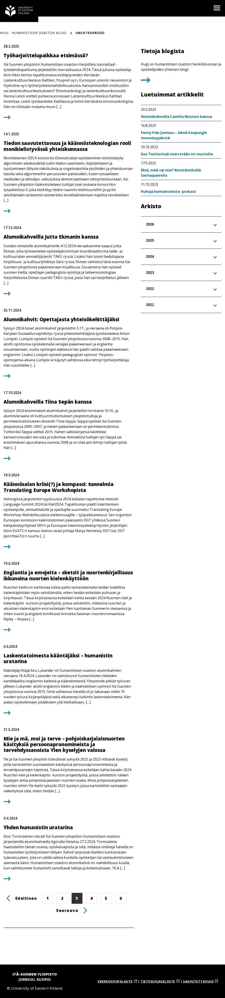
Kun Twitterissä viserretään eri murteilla (177, 154)
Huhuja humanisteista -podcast (168, 191)
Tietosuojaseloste (158, 981)
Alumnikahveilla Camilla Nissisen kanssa (176, 116)
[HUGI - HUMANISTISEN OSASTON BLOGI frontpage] (19, 11)
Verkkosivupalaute (115, 981)
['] (145, 81)
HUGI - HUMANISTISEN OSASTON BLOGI (33, 33)
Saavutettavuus (198, 981)
